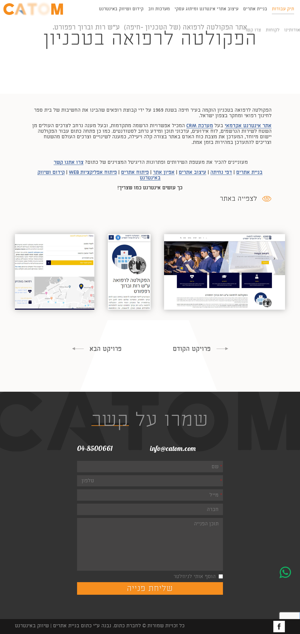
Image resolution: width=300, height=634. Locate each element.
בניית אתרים (249, 172)
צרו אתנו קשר (68, 162)
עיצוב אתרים (192, 172)
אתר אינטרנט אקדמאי (248, 125)
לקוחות (272, 30)
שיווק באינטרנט (32, 625)
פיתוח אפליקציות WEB (93, 172)
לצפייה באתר (238, 198)
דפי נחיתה (221, 172)
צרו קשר (253, 30)
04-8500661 (95, 448)
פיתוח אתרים (135, 172)
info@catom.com (173, 448)
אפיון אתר (164, 172)
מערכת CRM (199, 125)
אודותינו (292, 30)
